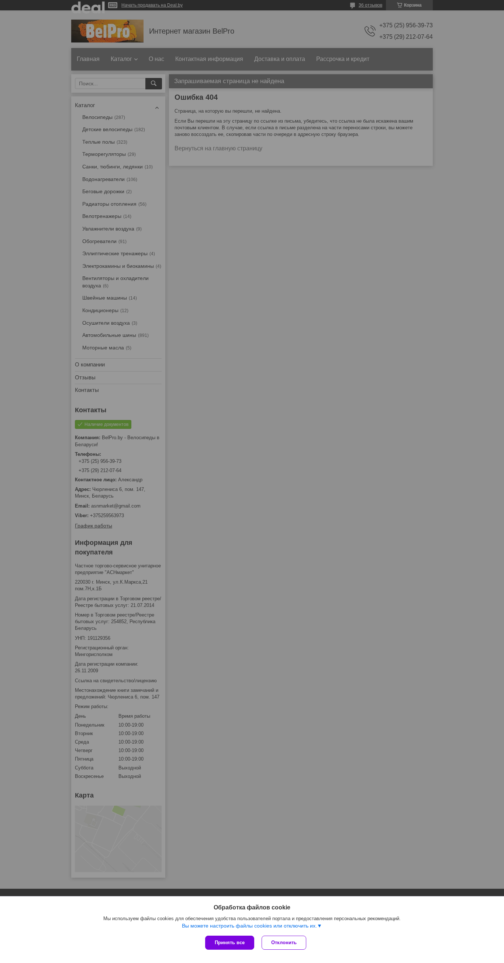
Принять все (230, 942)
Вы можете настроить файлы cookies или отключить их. (249, 926)
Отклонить (284, 942)
